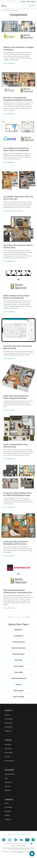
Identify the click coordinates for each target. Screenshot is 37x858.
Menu (34, 5)
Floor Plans (8, 744)
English (9, 834)
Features (7, 715)
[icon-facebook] (4, 840)
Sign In (34, 1)
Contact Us (8, 819)
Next (26, 617)
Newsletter (8, 790)
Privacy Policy (7, 843)
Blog (6, 778)
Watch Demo (8, 723)
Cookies (18, 843)
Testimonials (8, 807)
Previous (11, 617)
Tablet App (8, 731)
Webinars (7, 786)
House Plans (8, 748)
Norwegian (23, 834)
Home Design (8, 752)
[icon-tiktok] (33, 840)
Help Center (8, 782)
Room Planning (9, 760)
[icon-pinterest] (16, 840)
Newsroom (8, 811)
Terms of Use (13, 843)
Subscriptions (9, 719)
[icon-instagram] (10, 840)
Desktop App (8, 727)
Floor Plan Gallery (10, 774)
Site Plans (7, 756)
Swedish (18, 834)
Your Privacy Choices (25, 843)
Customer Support (26, 1)
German (13, 834)
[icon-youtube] (27, 840)
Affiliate (7, 815)
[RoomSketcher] (4, 6)
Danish (28, 834)
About (6, 803)
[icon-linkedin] (21, 840)
